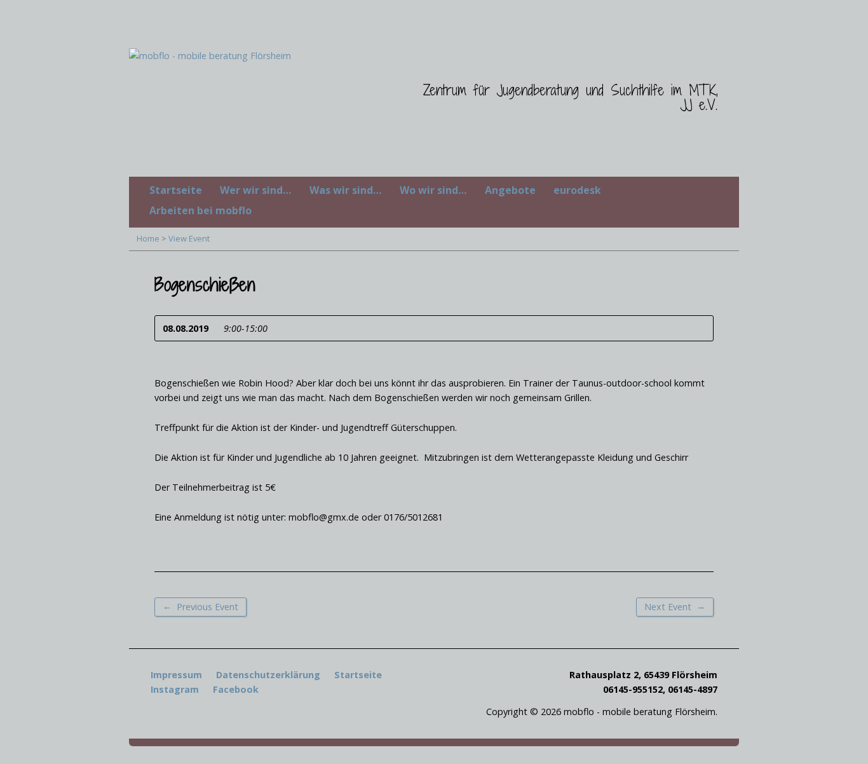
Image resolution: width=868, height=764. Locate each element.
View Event (189, 238)
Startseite (175, 190)
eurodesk (577, 190)
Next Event (674, 606)
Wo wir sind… (433, 190)
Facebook (236, 689)
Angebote (510, 190)
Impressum (176, 675)
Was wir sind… (345, 190)
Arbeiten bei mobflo (200, 210)
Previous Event (200, 606)
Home (148, 238)
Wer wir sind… (256, 190)
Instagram (175, 689)
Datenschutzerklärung (268, 675)
